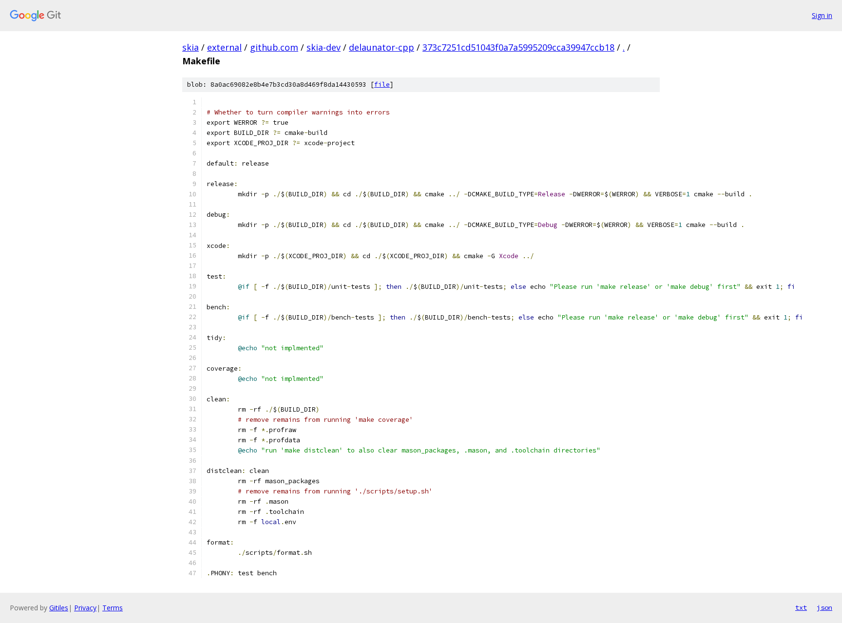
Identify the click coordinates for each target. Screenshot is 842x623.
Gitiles (58, 607)
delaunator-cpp (381, 47)
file (382, 84)
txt (801, 607)
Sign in (822, 15)
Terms (112, 607)
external (224, 47)
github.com (274, 47)
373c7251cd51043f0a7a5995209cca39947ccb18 (518, 47)
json (824, 607)
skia (190, 47)
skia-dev (323, 47)
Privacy (85, 607)
